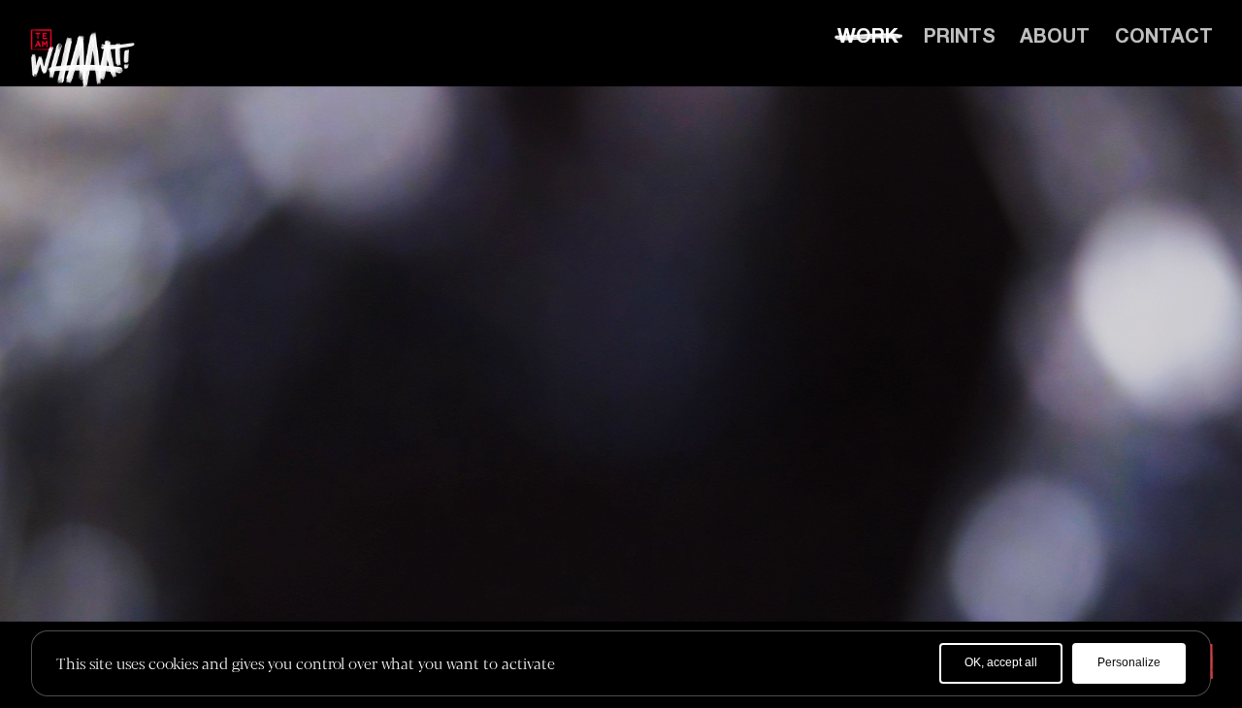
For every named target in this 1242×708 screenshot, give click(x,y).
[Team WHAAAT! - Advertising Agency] (82, 58)
